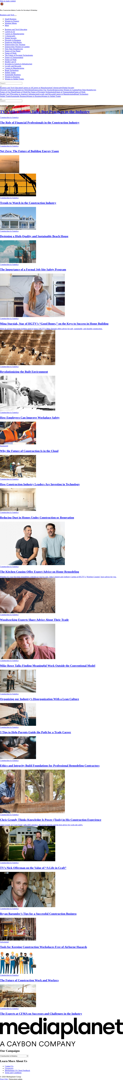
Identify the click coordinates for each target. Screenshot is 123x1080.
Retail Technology (12, 70)
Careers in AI (10, 32)
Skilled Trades (10, 72)
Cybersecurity (10, 36)
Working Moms (11, 23)
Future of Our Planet (12, 51)
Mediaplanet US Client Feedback (17, 1070)
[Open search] (1, 86)
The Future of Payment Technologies (19, 55)
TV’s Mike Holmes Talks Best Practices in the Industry (45, 112)
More (7, 25)
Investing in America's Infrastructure (18, 64)
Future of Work (10, 53)
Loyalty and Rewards (13, 66)
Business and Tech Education (16, 29)
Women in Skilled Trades (14, 79)
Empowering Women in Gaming (17, 47)
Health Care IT (10, 62)
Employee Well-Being (13, 42)
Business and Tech (7, 15)
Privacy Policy (4, 1079)
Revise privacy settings (15, 1079)
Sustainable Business (13, 75)
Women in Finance (12, 21)
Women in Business (12, 77)
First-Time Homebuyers (14, 49)
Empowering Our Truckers (15, 45)
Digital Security (11, 38)
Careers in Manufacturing (14, 34)
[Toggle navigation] (16, 15)
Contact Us (9, 1066)
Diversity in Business (13, 40)
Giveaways (9, 1068)
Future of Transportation (14, 57)
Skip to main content (8, 1)
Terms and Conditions (13, 1073)
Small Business (10, 19)
